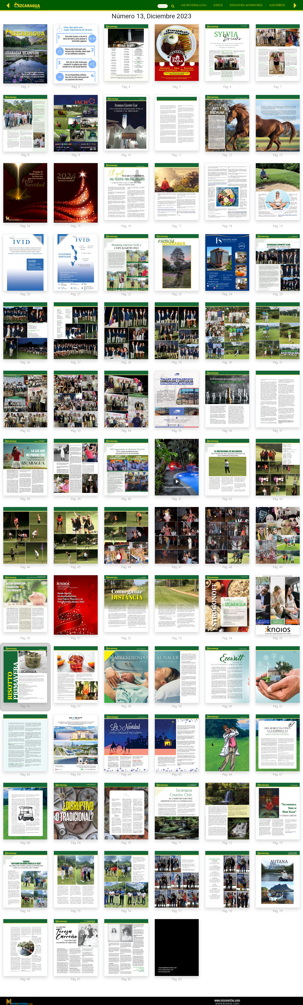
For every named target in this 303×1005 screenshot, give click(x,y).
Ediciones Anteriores (246, 5)
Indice (218, 5)
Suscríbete (277, 5)
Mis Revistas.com (194, 5)
